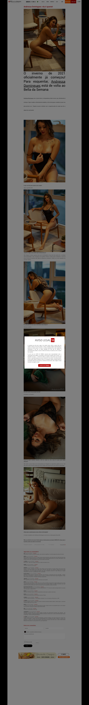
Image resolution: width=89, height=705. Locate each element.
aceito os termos (44, 365)
